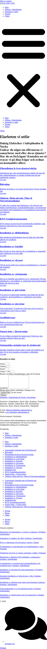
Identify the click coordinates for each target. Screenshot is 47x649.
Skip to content (5, 1)
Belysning (9, 452)
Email (2, 369)
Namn (2, 364)
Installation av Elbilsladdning (16, 457)
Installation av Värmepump (15, 465)
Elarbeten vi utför (11, 12)
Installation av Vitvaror (13, 468)
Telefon (3, 366)
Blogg (7, 513)
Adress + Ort (5, 371)
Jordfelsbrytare (10, 470)
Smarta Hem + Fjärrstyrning (15, 474)
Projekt (7, 14)
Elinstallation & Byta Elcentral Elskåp (19, 454)
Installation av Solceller (14, 461)
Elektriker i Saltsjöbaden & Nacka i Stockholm (18, 397)
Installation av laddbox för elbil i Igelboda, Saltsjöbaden (21, 538)
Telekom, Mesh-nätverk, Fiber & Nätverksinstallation (25, 476)
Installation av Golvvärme (14, 459)
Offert (7, 16)
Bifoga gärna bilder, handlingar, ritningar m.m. (17, 390)
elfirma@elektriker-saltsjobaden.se (19, 410)
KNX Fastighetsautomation (15, 472)
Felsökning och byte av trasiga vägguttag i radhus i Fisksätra (23, 553)
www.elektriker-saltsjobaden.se (17, 412)
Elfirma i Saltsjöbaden (13, 10)
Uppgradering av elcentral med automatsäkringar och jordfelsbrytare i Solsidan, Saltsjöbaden (20, 564)
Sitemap (3, 648)
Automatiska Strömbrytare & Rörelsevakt (20, 450)
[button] (23, 67)
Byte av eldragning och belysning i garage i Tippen (19, 542)
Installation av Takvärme (14, 463)
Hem (7, 7)
